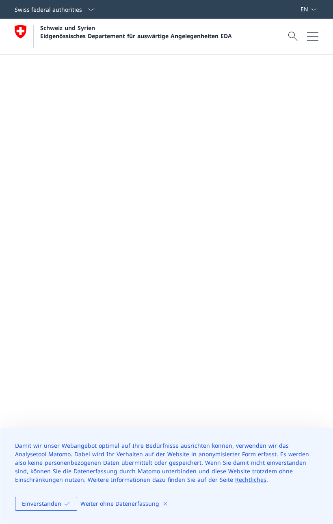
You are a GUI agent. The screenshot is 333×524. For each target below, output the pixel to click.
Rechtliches (250, 479)
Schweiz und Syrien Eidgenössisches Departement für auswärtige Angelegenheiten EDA (136, 31)
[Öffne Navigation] (313, 36)
